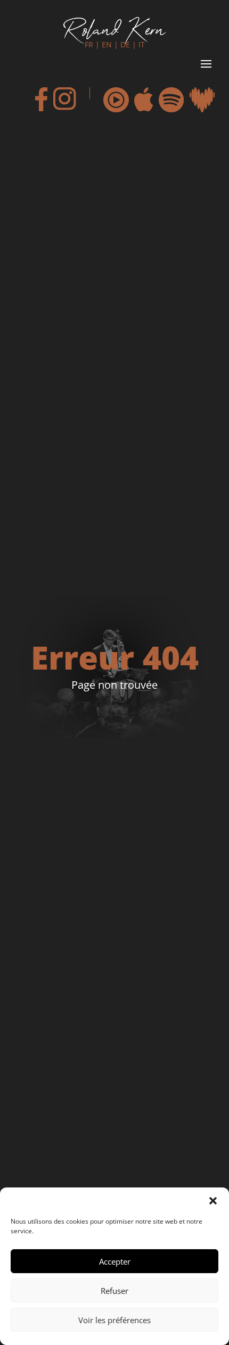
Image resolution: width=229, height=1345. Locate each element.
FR (89, 44)
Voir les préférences (114, 1320)
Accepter (114, 1261)
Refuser (114, 1290)
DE (125, 44)
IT (141, 44)
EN (107, 44)
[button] (213, 1200)
